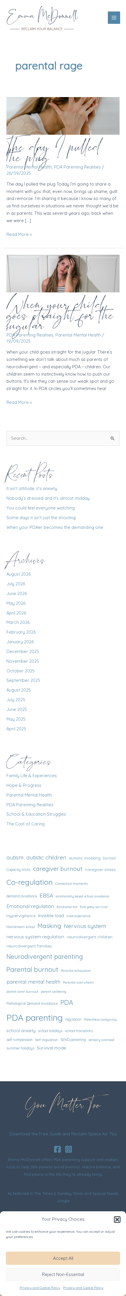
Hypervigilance (20, 915)
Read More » (19, 234)
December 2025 (22, 651)
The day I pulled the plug (53, 151)
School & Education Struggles (36, 814)
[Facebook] (57, 1149)
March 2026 (18, 622)
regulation (73, 1019)
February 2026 (21, 632)
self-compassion (19, 1039)
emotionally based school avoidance (82, 896)
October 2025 (20, 671)
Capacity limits (18, 869)
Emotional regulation (30, 906)
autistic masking (85, 857)
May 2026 (15, 603)
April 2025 (16, 729)
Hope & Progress (23, 785)
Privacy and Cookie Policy (40, 1287)
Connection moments (71, 884)
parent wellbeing (53, 992)
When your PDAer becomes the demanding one (54, 527)
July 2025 (15, 699)
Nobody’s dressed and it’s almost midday (48, 498)
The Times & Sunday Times (58, 1193)
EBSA (46, 895)
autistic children (46, 857)
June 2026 (16, 593)
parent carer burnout (22, 992)
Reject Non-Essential (63, 1274)
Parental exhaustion (76, 971)
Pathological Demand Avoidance (32, 1003)
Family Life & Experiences (31, 775)
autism (15, 857)
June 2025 (16, 709)
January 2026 (20, 641)
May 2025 (15, 719)
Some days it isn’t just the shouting (41, 517)
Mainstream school (20, 927)
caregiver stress (100, 869)
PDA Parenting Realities (77, 167)
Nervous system (85, 925)
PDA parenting (34, 1017)
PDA (66, 1002)
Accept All (63, 1258)
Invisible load (51, 915)
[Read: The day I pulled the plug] (62, 115)
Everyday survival (94, 907)
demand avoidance (21, 896)
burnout (109, 858)
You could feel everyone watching (40, 508)
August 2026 (18, 574)
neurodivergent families (29, 945)
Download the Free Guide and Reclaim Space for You (63, 1134)
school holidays (50, 1031)
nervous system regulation (35, 936)
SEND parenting (73, 1039)
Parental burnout (32, 969)
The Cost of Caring (25, 824)
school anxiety (20, 1030)
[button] (117, 1219)
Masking (49, 925)
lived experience (79, 916)
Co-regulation (29, 882)
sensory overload (101, 1040)
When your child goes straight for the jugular (59, 314)
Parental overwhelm (78, 982)
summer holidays (20, 1048)
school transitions (79, 1031)
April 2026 (16, 613)
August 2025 (18, 690)
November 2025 (22, 661)
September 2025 (23, 680)
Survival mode (51, 1048)
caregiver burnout (57, 868)
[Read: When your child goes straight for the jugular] (62, 273)
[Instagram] (68, 1149)
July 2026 (15, 584)
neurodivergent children (90, 936)
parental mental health (33, 981)
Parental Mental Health (29, 167)
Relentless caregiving (100, 1019)
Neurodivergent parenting (44, 956)
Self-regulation (46, 1040)
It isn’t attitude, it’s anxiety (31, 488)
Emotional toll (67, 907)
